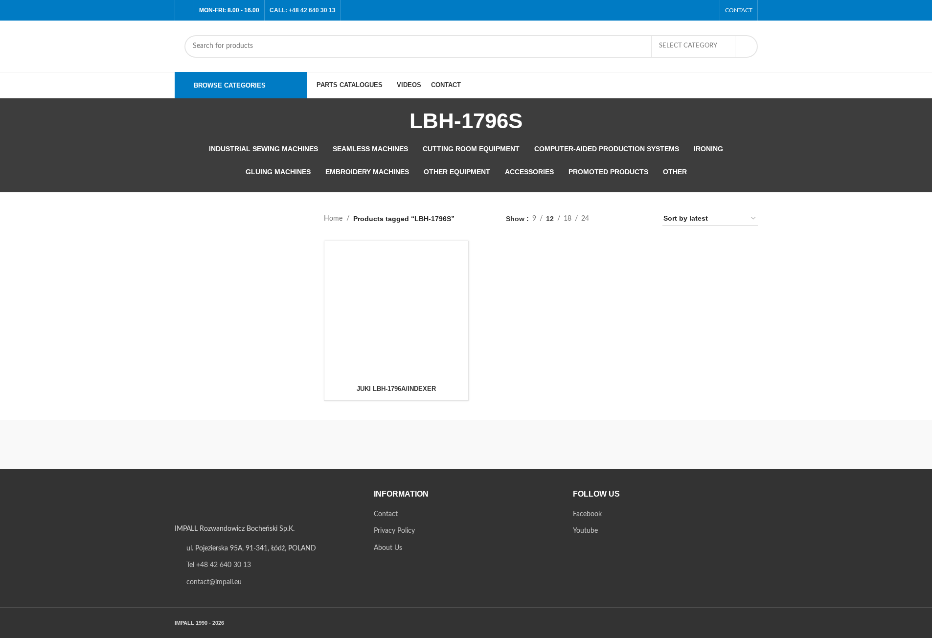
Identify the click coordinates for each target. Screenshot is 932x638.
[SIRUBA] (216, 444)
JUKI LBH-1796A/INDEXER (396, 388)
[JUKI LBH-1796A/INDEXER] (396, 313)
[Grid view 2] (611, 219)
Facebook (587, 514)
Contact (386, 514)
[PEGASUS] (549, 444)
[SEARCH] (746, 46)
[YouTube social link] (708, 10)
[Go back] (397, 121)
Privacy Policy (394, 530)
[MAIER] (715, 444)
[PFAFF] (465, 444)
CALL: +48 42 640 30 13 (303, 10)
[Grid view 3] (627, 219)
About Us (388, 548)
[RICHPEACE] (382, 444)
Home (333, 218)
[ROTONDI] (299, 444)
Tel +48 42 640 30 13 (218, 565)
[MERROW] (632, 444)
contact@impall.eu (214, 582)
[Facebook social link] (696, 10)
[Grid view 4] (643, 219)
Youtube (585, 530)
